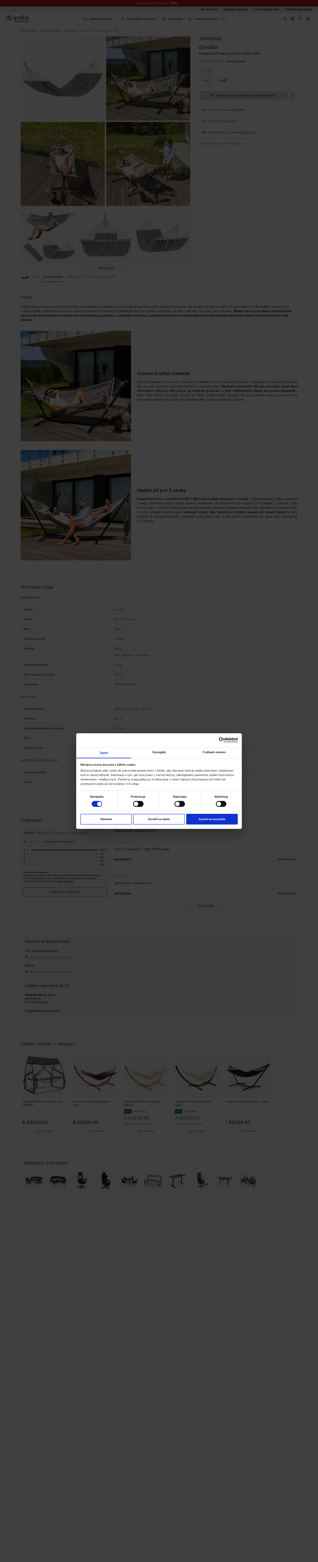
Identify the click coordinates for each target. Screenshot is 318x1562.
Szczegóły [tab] (159, 752)
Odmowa (106, 819)
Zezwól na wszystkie (212, 819)
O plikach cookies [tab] (214, 752)
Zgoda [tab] (104, 752)
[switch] (138, 804)
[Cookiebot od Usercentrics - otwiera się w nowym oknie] (222, 740)
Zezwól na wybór (159, 819)
